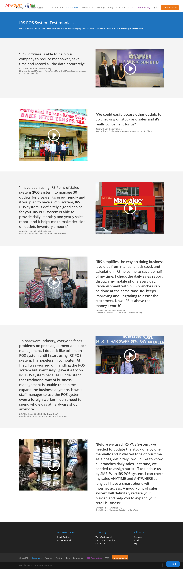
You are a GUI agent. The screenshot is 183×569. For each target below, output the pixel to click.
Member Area (170, 8)
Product (86, 8)
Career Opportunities (105, 540)
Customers (72, 8)
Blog (110, 8)
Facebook (138, 537)
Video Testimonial (104, 537)
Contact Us (122, 8)
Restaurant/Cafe (64, 540)
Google (137, 540)
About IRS (57, 8)
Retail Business (64, 537)
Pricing (101, 8)
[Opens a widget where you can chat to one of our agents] (173, 564)
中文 (156, 8)
